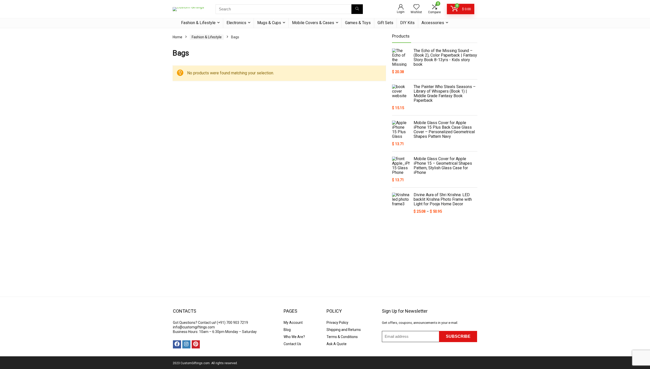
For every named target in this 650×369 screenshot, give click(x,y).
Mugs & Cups (269, 22)
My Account (293, 323)
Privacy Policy (337, 323)
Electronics (236, 22)
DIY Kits (407, 22)
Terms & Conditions (342, 337)
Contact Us (292, 344)
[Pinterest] (196, 344)
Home (177, 37)
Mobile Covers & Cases (313, 22)
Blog (287, 330)
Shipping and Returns (344, 330)
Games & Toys (358, 22)
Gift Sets (385, 22)
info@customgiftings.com (194, 327)
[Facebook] (177, 344)
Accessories (432, 22)
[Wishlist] (416, 7)
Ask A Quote (337, 344)
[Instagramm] (186, 344)
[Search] (357, 9)
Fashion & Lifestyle (198, 22)
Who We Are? (294, 337)
